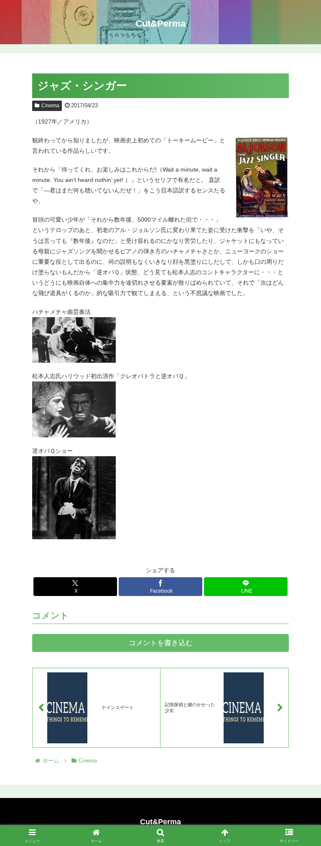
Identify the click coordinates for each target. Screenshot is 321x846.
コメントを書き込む (161, 643)
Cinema (50, 106)
